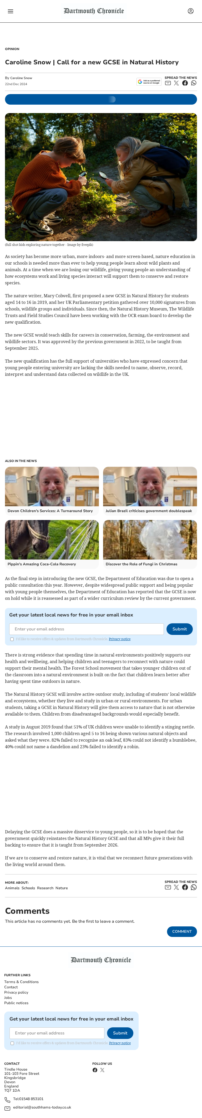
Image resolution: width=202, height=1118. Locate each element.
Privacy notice (119, 639)
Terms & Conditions (21, 981)
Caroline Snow (21, 78)
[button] (10, 11)
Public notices (16, 1002)
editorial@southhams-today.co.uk (42, 1107)
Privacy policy (16, 992)
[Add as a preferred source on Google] (149, 82)
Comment (182, 931)
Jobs (8, 997)
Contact (11, 987)
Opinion (12, 49)
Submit (180, 629)
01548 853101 (31, 1099)
